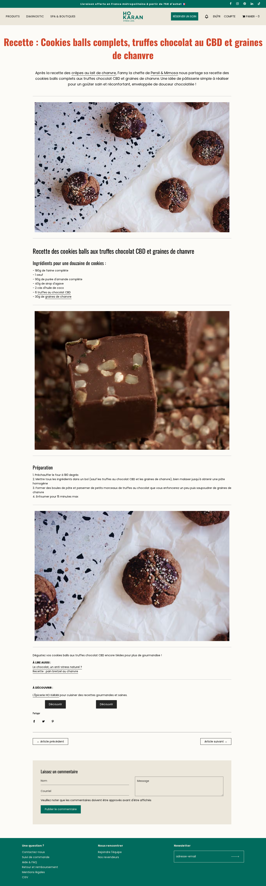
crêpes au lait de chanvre (93, 72)
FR (219, 16)
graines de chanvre (58, 297)
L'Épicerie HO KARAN (46, 695)
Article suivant (214, 741)
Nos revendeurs (108, 857)
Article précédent (52, 741)
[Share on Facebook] (34, 721)
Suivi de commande (35, 857)
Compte (229, 16)
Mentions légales (33, 872)
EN (214, 16)
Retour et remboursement (40, 867)
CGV (25, 877)
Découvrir (55, 704)
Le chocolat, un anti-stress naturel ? (57, 667)
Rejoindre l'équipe (110, 852)
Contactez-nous (33, 852)
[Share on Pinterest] (52, 721)
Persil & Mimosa (164, 72)
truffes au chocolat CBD (54, 292)
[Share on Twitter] (43, 721)
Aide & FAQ (29, 862)
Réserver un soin (184, 16)
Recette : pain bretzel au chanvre (55, 671)
